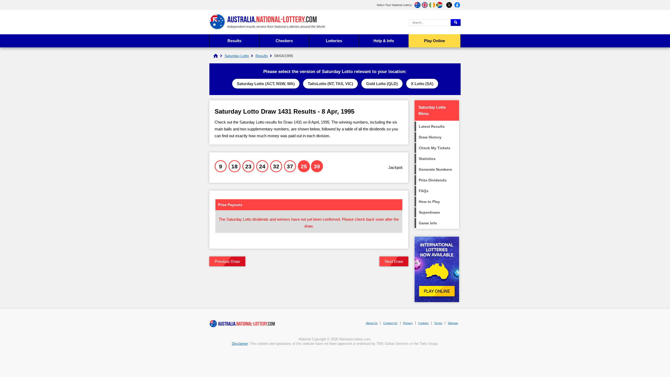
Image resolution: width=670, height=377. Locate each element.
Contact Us (390, 323)
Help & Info (383, 40)
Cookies (423, 323)
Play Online (434, 40)
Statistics (427, 159)
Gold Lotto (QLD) (382, 83)
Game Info (428, 223)
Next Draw (394, 261)
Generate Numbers (435, 169)
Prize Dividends (432, 180)
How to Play (429, 201)
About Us (372, 323)
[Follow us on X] (449, 5)
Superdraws (429, 212)
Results (234, 40)
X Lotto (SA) (422, 83)
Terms (438, 323)
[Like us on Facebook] (457, 5)
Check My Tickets (434, 148)
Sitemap (453, 323)
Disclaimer (240, 344)
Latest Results (432, 126)
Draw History (430, 137)
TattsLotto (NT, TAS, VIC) (330, 83)
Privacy (408, 323)
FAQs (423, 191)
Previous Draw (227, 261)
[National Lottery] (215, 55)
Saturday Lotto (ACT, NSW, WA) (266, 83)
